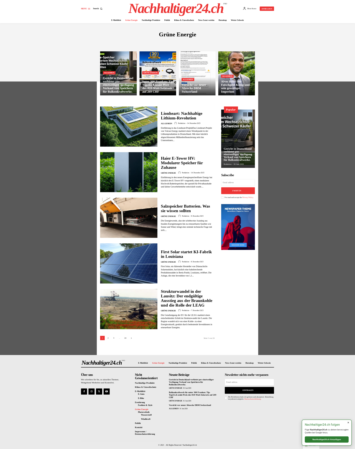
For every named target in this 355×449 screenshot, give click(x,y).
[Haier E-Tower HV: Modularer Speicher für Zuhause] (128, 172)
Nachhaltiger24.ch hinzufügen (326, 439)
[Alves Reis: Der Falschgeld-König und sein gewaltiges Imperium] (236, 73)
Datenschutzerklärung (252, 399)
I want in (236, 191)
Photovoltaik (147, 43)
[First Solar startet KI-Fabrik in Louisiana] (128, 263)
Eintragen (248, 390)
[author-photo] (176, 123)
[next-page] (131, 338)
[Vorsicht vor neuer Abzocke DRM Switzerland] (197, 73)
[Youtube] (107, 391)
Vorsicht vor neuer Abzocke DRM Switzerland (190, 405)
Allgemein (109, 73)
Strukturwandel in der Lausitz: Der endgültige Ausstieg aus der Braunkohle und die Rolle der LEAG (186, 298)
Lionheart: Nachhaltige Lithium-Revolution (181, 115)
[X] (99, 391)
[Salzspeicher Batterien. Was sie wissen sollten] (128, 218)
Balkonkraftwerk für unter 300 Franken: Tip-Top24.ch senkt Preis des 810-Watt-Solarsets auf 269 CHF (192, 394)
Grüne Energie (150, 73)
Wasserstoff (190, 43)
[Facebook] (84, 391)
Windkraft (207, 43)
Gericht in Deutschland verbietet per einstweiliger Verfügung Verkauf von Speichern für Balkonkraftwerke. (238, 154)
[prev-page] (245, 114)
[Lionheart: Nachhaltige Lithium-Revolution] (128, 126)
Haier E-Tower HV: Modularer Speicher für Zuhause (182, 163)
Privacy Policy (247, 197)
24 (125, 338)
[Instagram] (91, 391)
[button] (98, 9)
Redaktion (181, 123)
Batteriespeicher (169, 43)
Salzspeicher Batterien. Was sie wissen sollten (185, 208)
